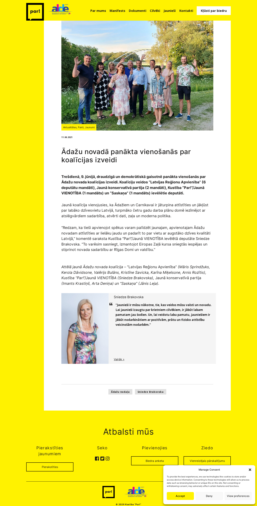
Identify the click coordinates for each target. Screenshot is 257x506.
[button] (250, 469)
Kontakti (186, 11)
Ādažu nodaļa (120, 391)
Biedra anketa (155, 461)
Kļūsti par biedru (214, 11)
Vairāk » (119, 359)
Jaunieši (170, 11)
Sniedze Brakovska (151, 391)
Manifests (117, 11)
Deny (209, 496)
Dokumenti (137, 11)
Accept (180, 496)
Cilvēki (155, 11)
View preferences (238, 496)
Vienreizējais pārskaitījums (207, 461)
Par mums (98, 11)
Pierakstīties (50, 467)
